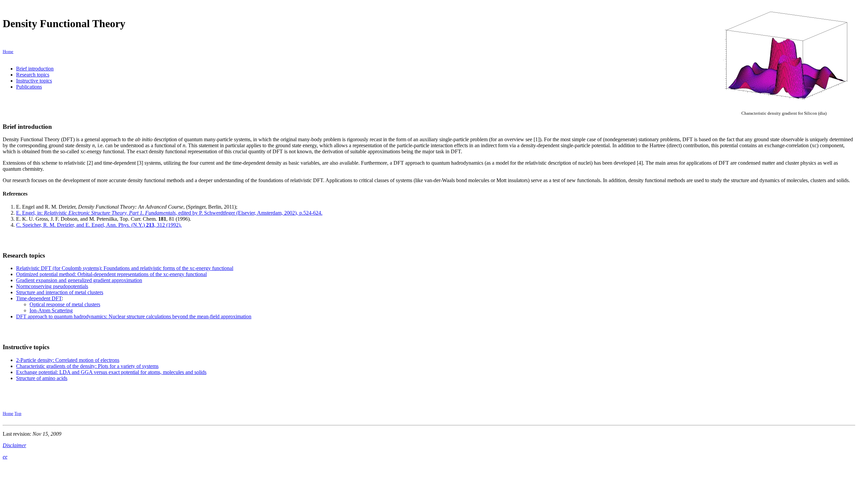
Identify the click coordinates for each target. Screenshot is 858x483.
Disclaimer (14, 445)
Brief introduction (35, 68)
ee (5, 457)
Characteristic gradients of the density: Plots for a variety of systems (87, 366)
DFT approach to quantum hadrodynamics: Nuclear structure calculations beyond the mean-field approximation (133, 316)
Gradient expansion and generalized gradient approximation (79, 280)
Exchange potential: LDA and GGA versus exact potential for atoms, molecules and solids (111, 372)
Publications (29, 87)
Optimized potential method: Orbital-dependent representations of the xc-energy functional (111, 274)
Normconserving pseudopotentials (52, 286)
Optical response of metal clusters (64, 304)
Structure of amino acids (41, 378)
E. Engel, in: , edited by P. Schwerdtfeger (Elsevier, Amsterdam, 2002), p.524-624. (169, 213)
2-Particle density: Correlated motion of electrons (67, 360)
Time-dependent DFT (39, 298)
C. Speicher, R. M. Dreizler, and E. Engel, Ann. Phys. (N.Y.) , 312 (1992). (99, 225)
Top (17, 413)
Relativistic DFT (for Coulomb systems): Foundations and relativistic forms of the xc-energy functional (124, 268)
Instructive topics (34, 81)
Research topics (32, 74)
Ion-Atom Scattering (51, 310)
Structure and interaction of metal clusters (59, 292)
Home (8, 413)
